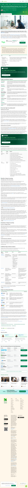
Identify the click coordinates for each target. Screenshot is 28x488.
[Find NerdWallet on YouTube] (19, 417)
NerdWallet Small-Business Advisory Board (19, 324)
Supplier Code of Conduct (22, 401)
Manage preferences (7, 485)
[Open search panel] (20, 1)
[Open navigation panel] (0, 1)
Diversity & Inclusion (12, 404)
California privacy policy (22, 403)
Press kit (12, 411)
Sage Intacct (2, 32)
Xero (12, 193)
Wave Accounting (4, 202)
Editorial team (12, 409)
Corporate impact (12, 403)
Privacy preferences (21, 405)
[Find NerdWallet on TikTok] (23, 417)
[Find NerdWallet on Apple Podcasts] (22, 417)
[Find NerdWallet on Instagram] (20, 417)
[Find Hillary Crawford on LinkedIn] (20, 335)
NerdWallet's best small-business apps (8, 220)
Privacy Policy (14, 458)
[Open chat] (26, 486)
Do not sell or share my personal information (22, 408)
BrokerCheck (12, 461)
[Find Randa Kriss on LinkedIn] (6, 335)
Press (11, 410)
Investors (12, 412)
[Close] (27, 482)
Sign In (23, 1)
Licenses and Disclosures (13, 429)
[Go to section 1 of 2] (13, 388)
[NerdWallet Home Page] (4, 1)
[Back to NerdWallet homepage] (0, 4)
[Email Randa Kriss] (5, 335)
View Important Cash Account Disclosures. (13, 465)
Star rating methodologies (13, 408)
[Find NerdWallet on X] (18, 417)
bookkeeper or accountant (12, 128)
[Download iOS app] (6, 419)
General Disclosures (13, 460)
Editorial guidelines (12, 406)
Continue (13, 485)
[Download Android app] (6, 423)
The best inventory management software (9, 207)
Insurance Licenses (13, 436)
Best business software (6, 287)
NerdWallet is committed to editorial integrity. (6, 29)
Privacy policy (22, 402)
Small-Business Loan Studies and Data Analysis (7, 324)
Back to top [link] (3, 330)
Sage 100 (2, 268)
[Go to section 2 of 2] (14, 388)
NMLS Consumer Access (13, 438)
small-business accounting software (15, 34)
